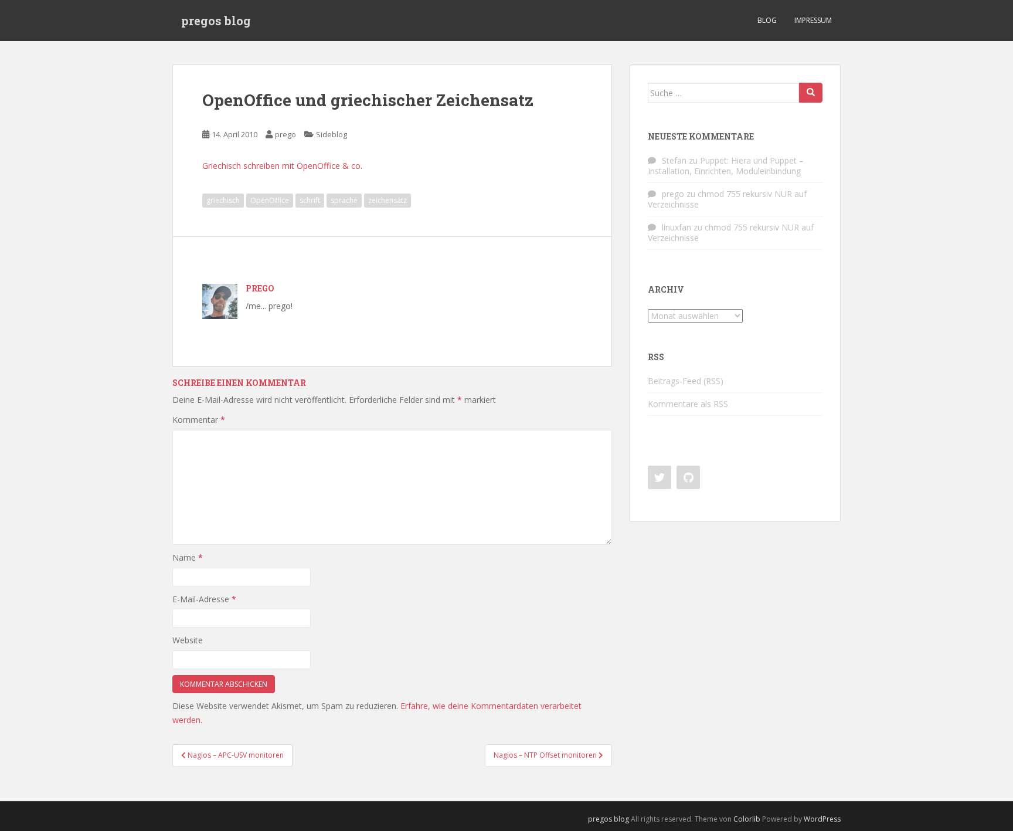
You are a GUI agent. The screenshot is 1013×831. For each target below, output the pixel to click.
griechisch (223, 200)
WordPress (822, 819)
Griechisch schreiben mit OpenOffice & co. (282, 165)
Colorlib (746, 819)
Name (187, 557)
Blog (767, 20)
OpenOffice (269, 200)
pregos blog (216, 20)
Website (187, 640)
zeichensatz (387, 200)
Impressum (813, 20)
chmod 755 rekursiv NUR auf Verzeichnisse (727, 199)
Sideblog (331, 134)
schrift (310, 200)
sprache (344, 200)
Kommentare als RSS (688, 403)
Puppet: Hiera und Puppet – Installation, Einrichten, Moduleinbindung (726, 166)
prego (285, 134)
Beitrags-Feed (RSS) (685, 380)
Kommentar (198, 419)
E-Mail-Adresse (204, 599)
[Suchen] (810, 93)
